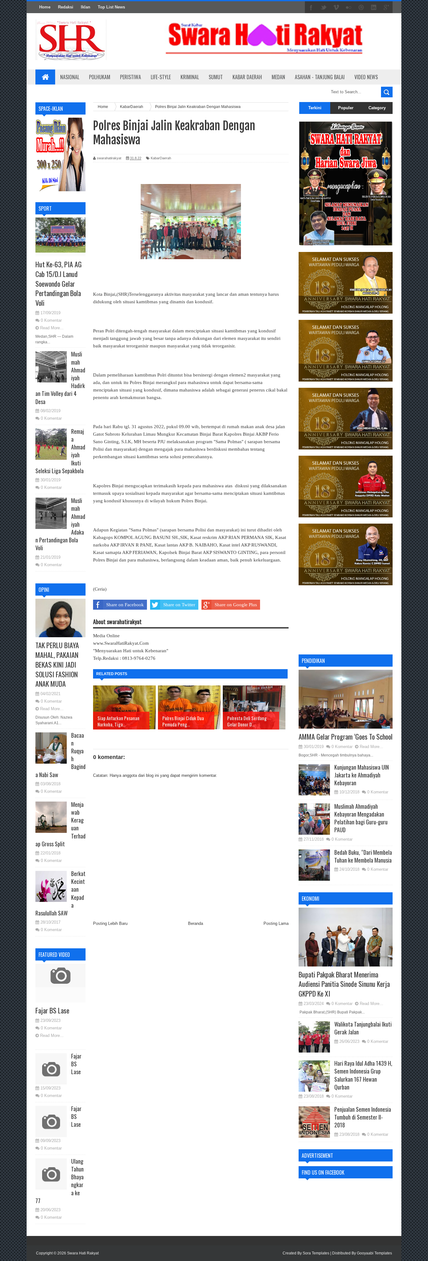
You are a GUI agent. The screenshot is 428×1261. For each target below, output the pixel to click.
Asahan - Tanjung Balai (320, 77)
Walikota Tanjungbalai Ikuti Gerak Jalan (363, 1028)
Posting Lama (276, 923)
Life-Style (161, 77)
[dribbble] (361, 7)
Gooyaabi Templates (374, 1253)
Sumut (216, 77)
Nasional (69, 77)
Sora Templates (316, 1253)
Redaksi (65, 7)
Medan (278, 77)
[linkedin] (374, 7)
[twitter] (323, 7)
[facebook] (311, 7)
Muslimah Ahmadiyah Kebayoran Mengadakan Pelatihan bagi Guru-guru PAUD (361, 818)
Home (44, 7)
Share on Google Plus (236, 604)
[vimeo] (336, 7)
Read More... (52, 328)
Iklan (85, 7)
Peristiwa (130, 77)
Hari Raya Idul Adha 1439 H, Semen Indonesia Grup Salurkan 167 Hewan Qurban (363, 1075)
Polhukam (99, 77)
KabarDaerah (161, 158)
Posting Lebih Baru (110, 923)
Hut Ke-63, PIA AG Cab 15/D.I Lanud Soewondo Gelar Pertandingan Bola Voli (58, 283)
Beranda (195, 923)
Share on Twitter (179, 604)
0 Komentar (51, 320)
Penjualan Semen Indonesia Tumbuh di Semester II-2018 (362, 1117)
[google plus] (386, 7)
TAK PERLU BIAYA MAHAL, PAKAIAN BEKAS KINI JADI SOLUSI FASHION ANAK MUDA (57, 664)
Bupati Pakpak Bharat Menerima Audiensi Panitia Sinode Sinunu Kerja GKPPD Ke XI (344, 984)
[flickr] (348, 7)
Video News (366, 77)
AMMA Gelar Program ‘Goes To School (346, 736)
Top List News (111, 7)
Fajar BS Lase (52, 1010)
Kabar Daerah (247, 77)
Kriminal (189, 77)
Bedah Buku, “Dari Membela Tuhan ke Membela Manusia (363, 856)
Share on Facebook (125, 604)
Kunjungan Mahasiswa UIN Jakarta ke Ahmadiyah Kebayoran (361, 775)
